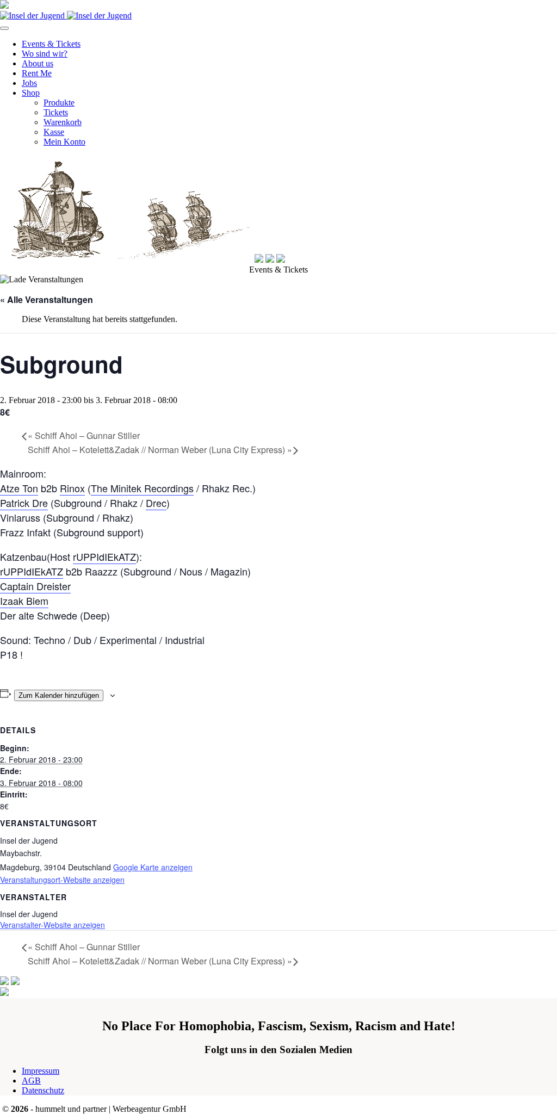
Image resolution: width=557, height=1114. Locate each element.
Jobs (29, 83)
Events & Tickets (51, 43)
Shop (31, 92)
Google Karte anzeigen (153, 867)
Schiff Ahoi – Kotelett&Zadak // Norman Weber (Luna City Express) (160, 449)
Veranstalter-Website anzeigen (52, 924)
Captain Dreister (35, 586)
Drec (156, 503)
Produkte (59, 102)
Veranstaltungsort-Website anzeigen (62, 879)
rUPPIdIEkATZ (104, 556)
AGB (31, 1080)
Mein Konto (64, 141)
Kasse (54, 132)
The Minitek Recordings (142, 488)
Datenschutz (43, 1090)
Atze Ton (19, 488)
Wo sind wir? (44, 53)
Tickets (56, 112)
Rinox (72, 488)
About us (37, 63)
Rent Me (37, 73)
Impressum (40, 1070)
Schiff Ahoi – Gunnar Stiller (84, 435)
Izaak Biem (24, 600)
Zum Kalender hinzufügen (58, 695)
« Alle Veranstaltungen (46, 299)
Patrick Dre (24, 503)
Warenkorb (63, 122)
